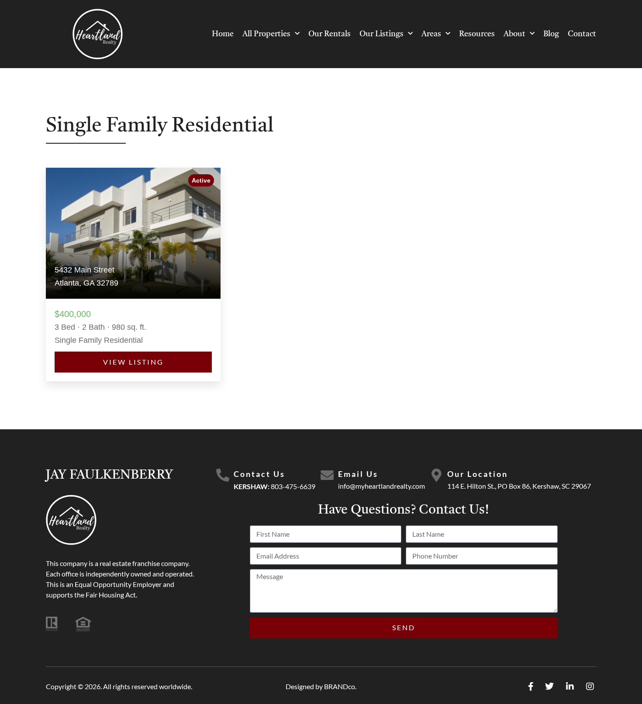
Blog (551, 34)
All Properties (266, 34)
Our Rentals (329, 34)
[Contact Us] (222, 475)
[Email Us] (327, 475)
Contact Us (259, 474)
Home (223, 34)
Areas (431, 34)
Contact (582, 34)
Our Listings (381, 34)
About (514, 34)
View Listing (133, 362)
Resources (477, 34)
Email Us (358, 474)
